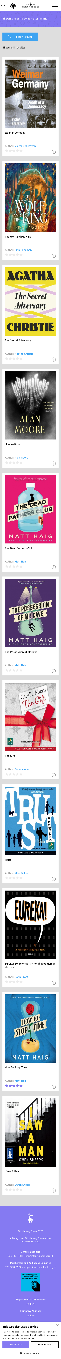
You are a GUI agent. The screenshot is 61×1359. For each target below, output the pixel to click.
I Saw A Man (12, 1171)
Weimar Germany (15, 133)
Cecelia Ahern (23, 769)
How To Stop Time (16, 1067)
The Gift (10, 756)
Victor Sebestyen (25, 146)
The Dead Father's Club (19, 548)
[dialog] (30, 1340)
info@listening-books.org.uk (39, 1256)
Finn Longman (23, 250)
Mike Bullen (21, 873)
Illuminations (12, 444)
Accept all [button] (16, 1344)
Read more (29, 1338)
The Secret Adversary (18, 340)
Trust (8, 860)
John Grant (21, 977)
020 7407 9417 (15, 1256)
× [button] (57, 1325)
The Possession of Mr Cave (21, 652)
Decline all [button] (44, 1344)
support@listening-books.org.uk (40, 1267)
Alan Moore (21, 458)
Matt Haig (21, 561)
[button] (55, 5)
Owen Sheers (23, 1185)
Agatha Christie (24, 354)
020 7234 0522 (13, 1267)
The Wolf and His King (18, 237)
